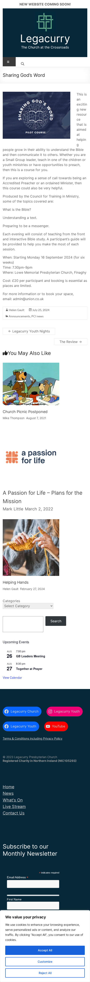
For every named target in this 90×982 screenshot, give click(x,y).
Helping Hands (15, 582)
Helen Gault (16, 310)
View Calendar (12, 677)
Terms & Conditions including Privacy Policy (32, 738)
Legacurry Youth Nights (29, 331)
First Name (14, 899)
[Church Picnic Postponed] (31, 366)
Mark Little (13, 508)
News (8, 793)
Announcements (19, 316)
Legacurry (45, 38)
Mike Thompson (13, 418)
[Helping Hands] (31, 523)
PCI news (37, 316)
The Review (70, 342)
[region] (45, 946)
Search (55, 621)
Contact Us (13, 813)
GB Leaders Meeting (30, 656)
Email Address (17, 877)
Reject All (45, 973)
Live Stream (14, 806)
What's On (13, 800)
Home (8, 786)
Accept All (45, 950)
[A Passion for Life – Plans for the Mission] (31, 433)
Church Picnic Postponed (25, 411)
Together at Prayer (29, 669)
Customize (45, 961)
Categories (11, 601)
